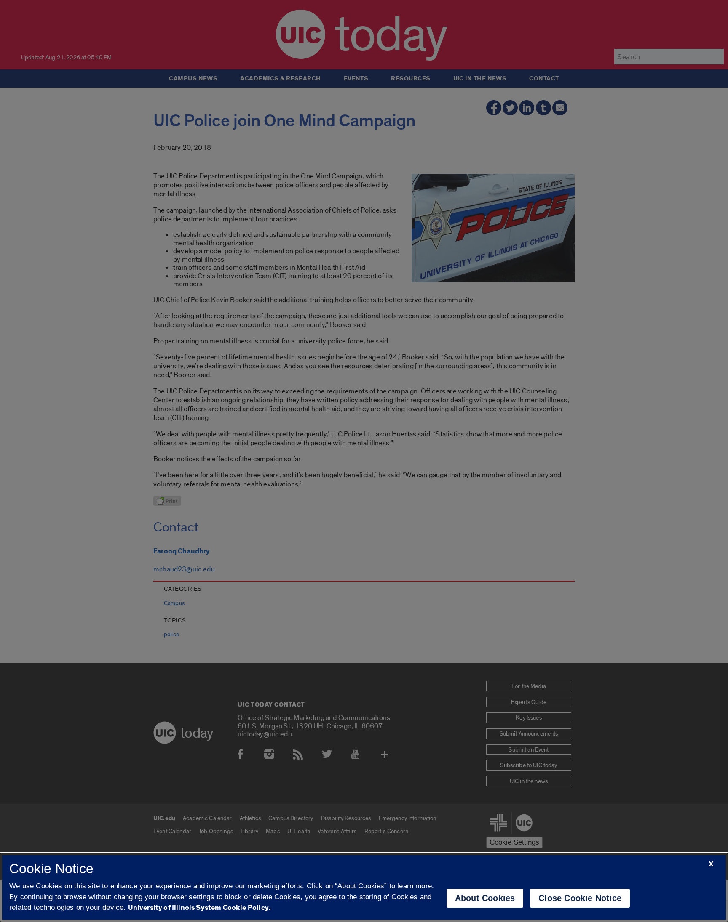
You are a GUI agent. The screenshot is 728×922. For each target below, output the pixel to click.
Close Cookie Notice (579, 898)
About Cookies (485, 898)
